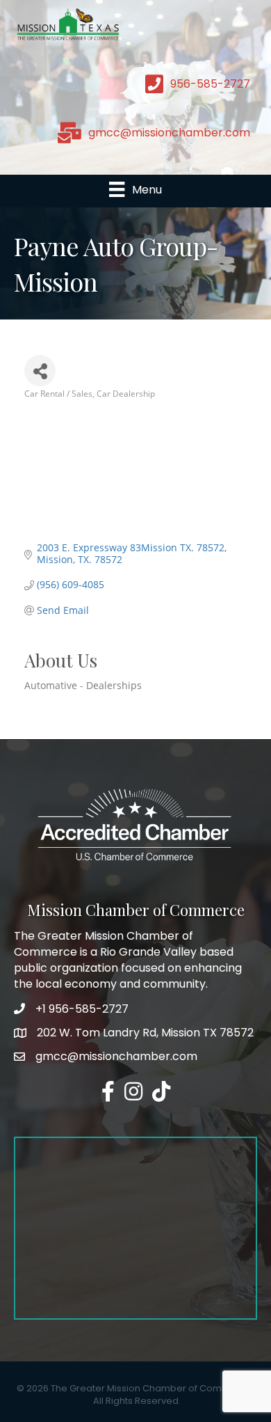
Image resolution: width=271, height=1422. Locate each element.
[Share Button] (40, 370)
